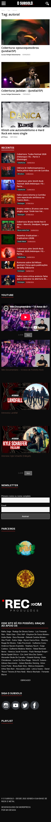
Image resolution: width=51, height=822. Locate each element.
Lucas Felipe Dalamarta (10, 55)
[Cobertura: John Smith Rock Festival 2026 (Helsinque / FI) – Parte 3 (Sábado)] (8, 185)
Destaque (21, 203)
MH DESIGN (11, 810)
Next (28, 335)
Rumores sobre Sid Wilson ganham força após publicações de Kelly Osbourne (32, 265)
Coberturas (21, 163)
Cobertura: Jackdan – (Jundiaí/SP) (22, 90)
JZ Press (4, 137)
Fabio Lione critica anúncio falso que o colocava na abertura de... (32, 277)
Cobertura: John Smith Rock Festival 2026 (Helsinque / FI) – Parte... (31, 184)
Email (3, 505)
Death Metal (22, 241)
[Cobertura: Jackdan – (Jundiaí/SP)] (25, 75)
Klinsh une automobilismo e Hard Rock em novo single (22, 131)
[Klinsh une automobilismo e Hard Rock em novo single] (25, 114)
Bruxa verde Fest (23, 230)
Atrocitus (21, 174)
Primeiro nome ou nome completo (16, 496)
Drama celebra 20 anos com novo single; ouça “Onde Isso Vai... (33, 209)
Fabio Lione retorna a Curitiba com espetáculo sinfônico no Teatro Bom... (31, 197)
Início (3, 10)
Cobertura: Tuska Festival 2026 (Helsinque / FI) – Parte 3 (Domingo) (31, 157)
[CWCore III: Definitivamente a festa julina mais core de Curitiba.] (8, 172)
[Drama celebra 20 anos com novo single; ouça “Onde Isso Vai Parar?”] (8, 212)
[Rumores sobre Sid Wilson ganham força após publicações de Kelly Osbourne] (8, 265)
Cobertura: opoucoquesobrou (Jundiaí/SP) (20, 49)
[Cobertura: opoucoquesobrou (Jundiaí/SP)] (25, 32)
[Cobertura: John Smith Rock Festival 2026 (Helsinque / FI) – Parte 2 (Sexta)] (8, 252)
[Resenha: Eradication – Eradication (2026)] (8, 239)
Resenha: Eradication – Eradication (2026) (28, 236)
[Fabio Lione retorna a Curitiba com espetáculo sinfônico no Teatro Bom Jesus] (8, 199)
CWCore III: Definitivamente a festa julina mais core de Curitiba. (33, 169)
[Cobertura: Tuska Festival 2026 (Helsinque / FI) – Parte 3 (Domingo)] (8, 158)
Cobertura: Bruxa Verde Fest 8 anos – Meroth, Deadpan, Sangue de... (33, 224)
